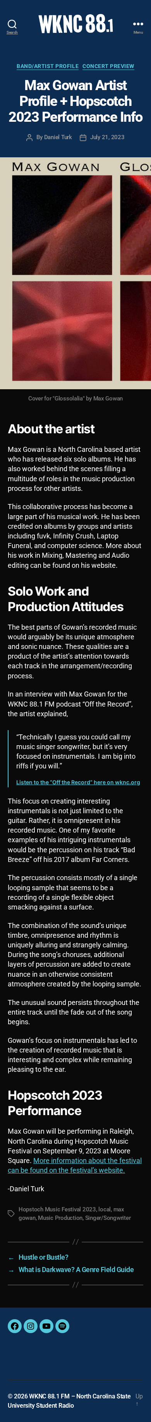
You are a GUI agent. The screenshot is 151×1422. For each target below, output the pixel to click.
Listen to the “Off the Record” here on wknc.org (78, 782)
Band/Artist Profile (48, 66)
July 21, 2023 (107, 137)
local (104, 1209)
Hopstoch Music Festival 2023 (57, 1209)
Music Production (60, 1217)
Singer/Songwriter (108, 1217)
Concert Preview (108, 66)
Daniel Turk (58, 137)
